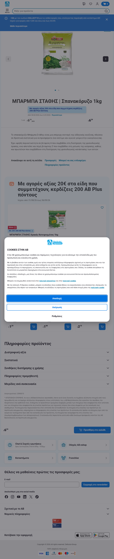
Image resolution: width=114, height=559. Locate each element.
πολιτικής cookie (97, 288)
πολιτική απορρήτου (47, 281)
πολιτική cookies (69, 281)
